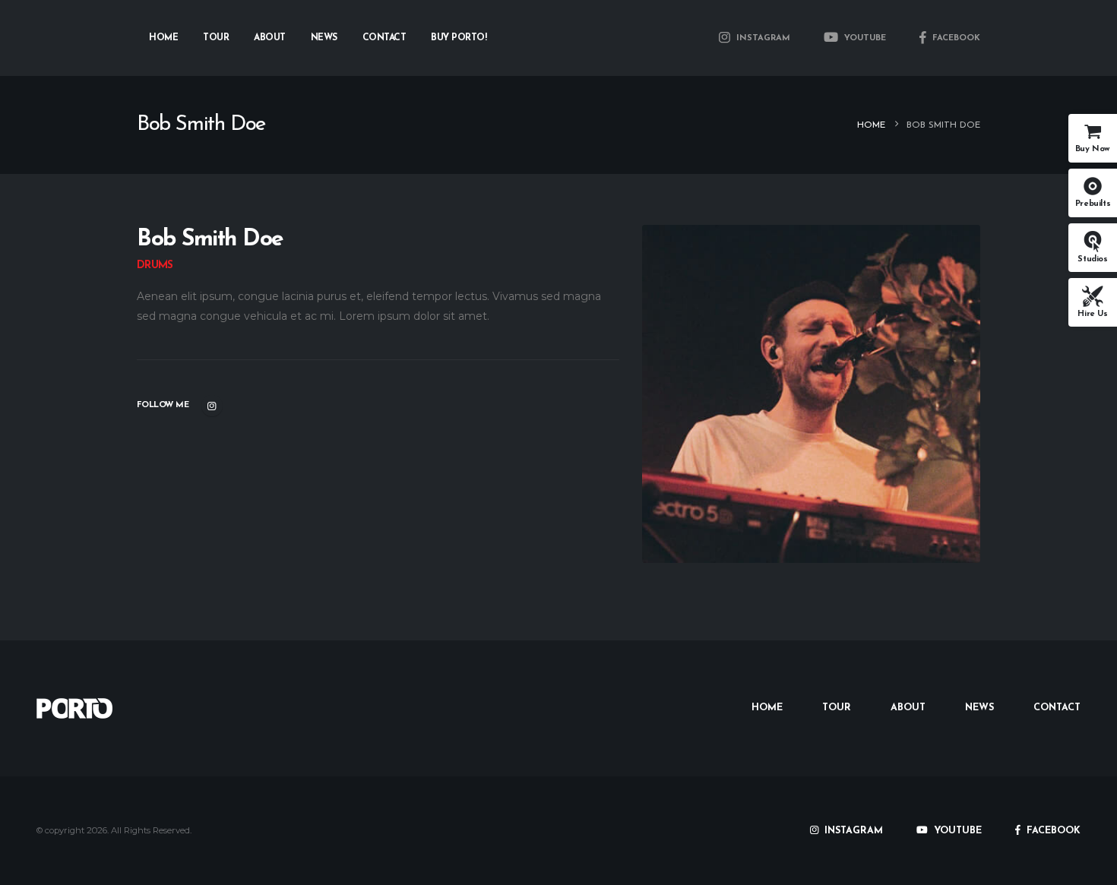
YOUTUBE (863, 38)
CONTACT (1057, 708)
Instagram (212, 405)
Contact (384, 38)
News (324, 38)
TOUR (836, 708)
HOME (767, 708)
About (270, 38)
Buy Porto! (458, 38)
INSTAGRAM (761, 38)
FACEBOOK (954, 38)
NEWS (979, 708)
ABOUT (908, 708)
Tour (216, 38)
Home (163, 38)
